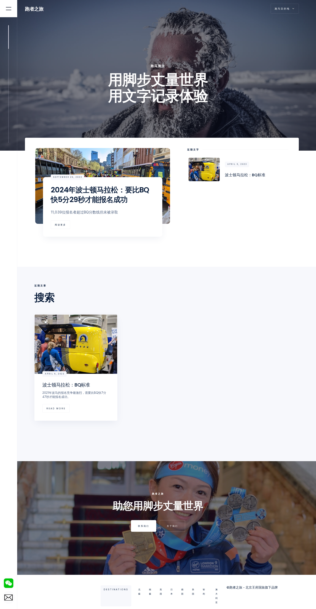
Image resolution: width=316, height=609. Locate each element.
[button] (285, 8)
